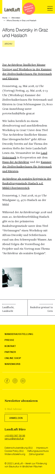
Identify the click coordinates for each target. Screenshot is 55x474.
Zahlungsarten (36, 454)
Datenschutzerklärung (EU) (19, 447)
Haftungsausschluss (38, 451)
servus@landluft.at (14, 438)
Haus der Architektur (15, 162)
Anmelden (16, 418)
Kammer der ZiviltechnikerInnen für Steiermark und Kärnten (27, 167)
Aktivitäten (15, 18)
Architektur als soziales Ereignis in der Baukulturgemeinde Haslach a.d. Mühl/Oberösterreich (26, 183)
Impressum (42, 447)
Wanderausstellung (19, 334)
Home (4, 18)
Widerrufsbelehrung (15, 454)
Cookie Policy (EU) (14, 451)
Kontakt (10, 346)
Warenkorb (12, 364)
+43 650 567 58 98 (15, 435)
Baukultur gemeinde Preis (29, 8)
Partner (10, 352)
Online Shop (13, 358)
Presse (9, 340)
